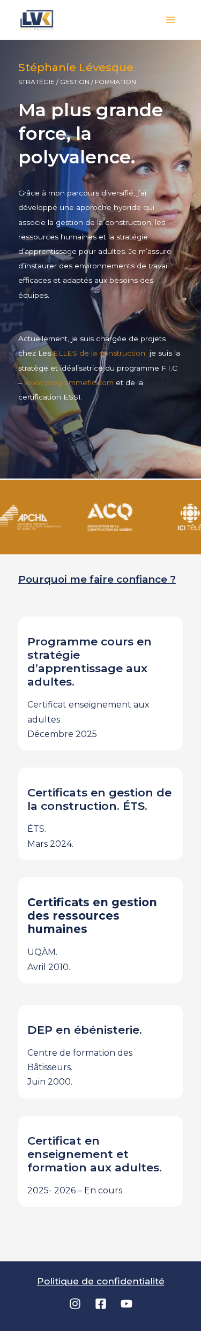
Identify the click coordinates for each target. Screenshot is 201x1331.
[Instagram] (75, 1303)
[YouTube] (126, 1303)
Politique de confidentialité (101, 1281)
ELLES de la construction (100, 353)
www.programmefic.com (69, 382)
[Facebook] (100, 1303)
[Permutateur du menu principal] (171, 19)
